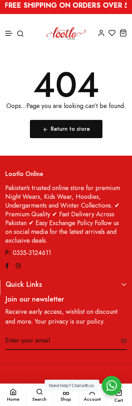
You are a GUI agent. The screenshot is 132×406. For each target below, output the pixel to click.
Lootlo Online (24, 174)
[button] (9, 33)
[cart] (123, 32)
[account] (101, 32)
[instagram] (18, 265)
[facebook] (7, 265)
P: (8, 253)
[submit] (121, 341)
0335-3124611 (32, 252)
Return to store (70, 129)
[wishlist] (112, 32)
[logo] (66, 33)
